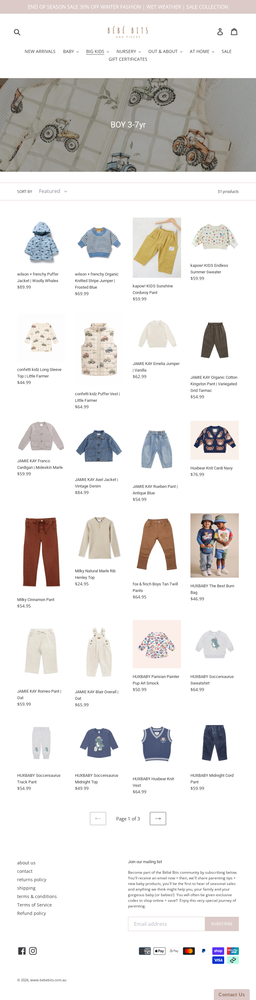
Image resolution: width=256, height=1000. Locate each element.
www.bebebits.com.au (48, 980)
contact (24, 871)
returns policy (31, 879)
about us (26, 863)
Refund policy (31, 913)
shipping (26, 888)
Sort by (24, 191)
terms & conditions (37, 896)
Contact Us (232, 994)
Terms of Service (34, 905)
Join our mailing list (145, 861)
